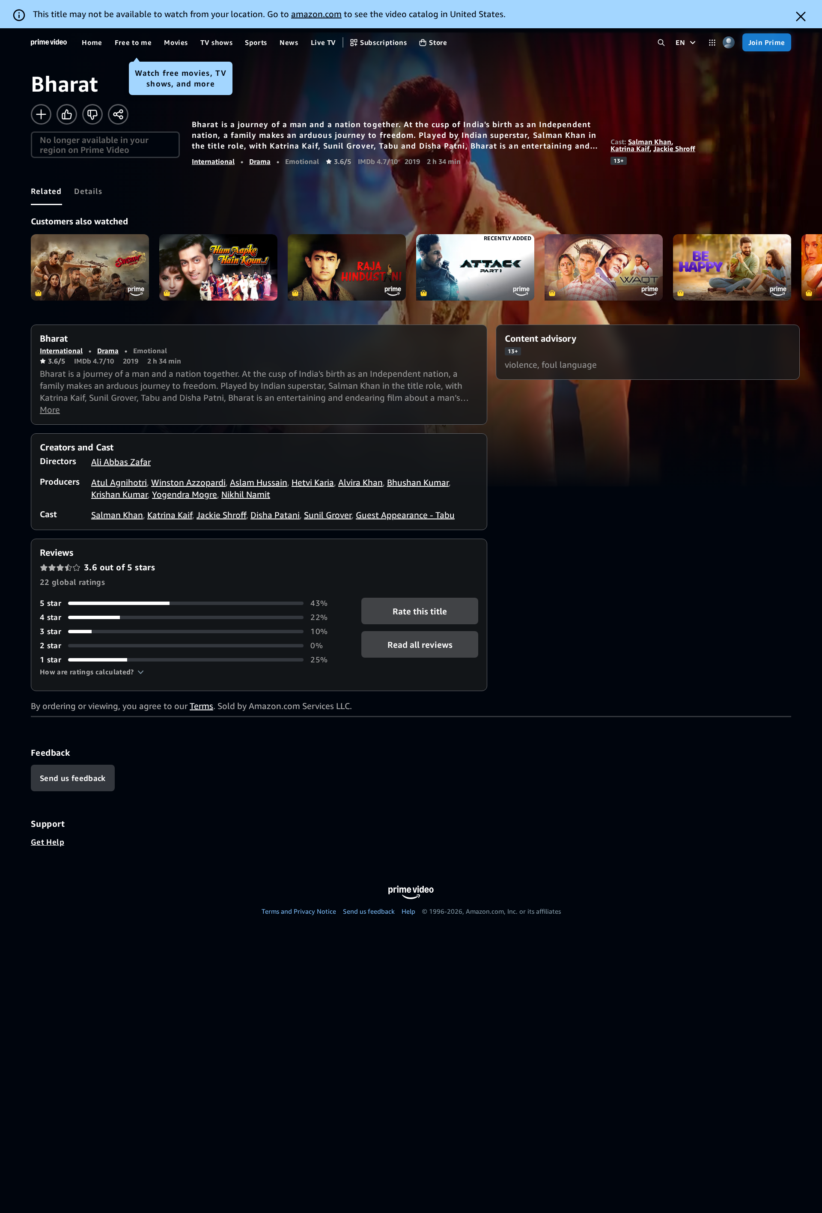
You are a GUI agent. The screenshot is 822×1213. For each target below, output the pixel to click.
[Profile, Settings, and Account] (729, 43)
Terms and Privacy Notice (299, 911)
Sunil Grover (327, 515)
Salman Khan (649, 141)
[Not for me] (92, 114)
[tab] (46, 191)
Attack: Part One (475, 267)
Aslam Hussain (258, 482)
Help (408, 911)
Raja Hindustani (347, 267)
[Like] (67, 114)
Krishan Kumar (119, 494)
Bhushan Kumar (418, 482)
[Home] (49, 42)
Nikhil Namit (245, 494)
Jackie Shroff (674, 148)
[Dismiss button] (800, 16)
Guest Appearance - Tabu (405, 515)
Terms (201, 706)
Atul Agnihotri (119, 482)
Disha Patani (275, 515)
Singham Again (90, 267)
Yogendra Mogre (184, 494)
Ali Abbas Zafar (121, 462)
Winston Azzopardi (188, 482)
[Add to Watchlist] (41, 114)
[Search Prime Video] (661, 43)
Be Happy (732, 267)
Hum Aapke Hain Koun (218, 267)
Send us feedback (369, 911)
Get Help (47, 841)
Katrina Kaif (630, 148)
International (213, 161)
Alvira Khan (360, 482)
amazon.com (316, 14)
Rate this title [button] (420, 611)
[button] (92, 671)
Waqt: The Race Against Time (604, 267)
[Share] (118, 114)
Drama (260, 161)
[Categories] (712, 43)
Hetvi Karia (313, 482)
